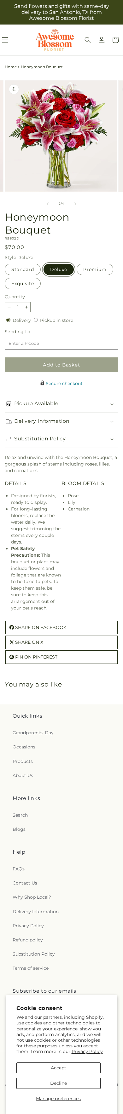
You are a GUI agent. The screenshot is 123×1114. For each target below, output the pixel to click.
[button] (88, 40)
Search (20, 815)
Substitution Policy (34, 954)
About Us (23, 775)
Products (23, 761)
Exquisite (22, 283)
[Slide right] (75, 204)
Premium (95, 269)
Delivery (22, 320)
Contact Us (25, 883)
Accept (58, 1068)
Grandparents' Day (33, 733)
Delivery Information (36, 911)
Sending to (27, 331)
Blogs (19, 829)
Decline (58, 1083)
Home (11, 66)
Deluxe (58, 269)
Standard (22, 269)
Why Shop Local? (32, 897)
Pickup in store (56, 320)
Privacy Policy (87, 1051)
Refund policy (28, 940)
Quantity (15, 297)
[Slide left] (48, 204)
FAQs (19, 869)
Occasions (24, 747)
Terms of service (31, 968)
